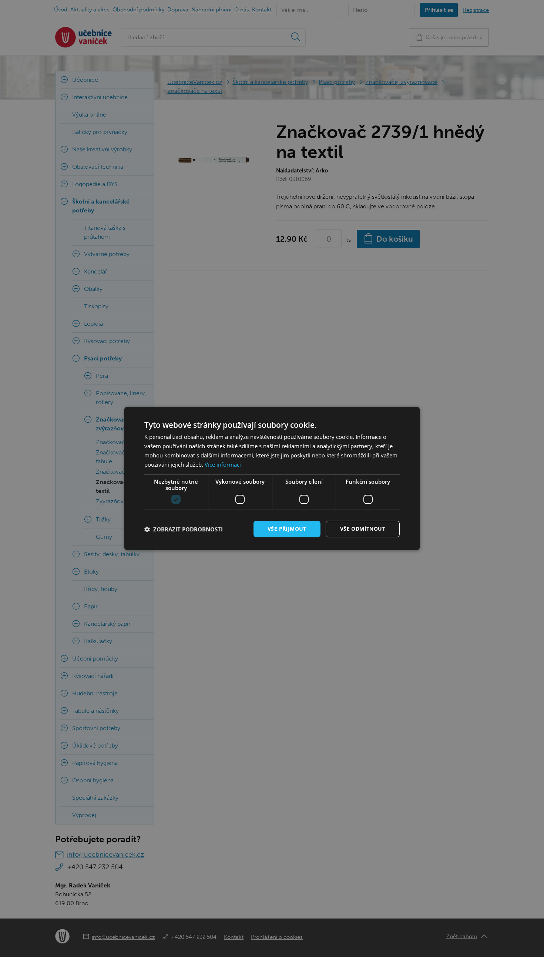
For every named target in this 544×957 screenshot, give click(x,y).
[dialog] (272, 478)
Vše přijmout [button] (287, 528)
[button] (183, 529)
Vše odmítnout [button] (362, 528)
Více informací (223, 464)
